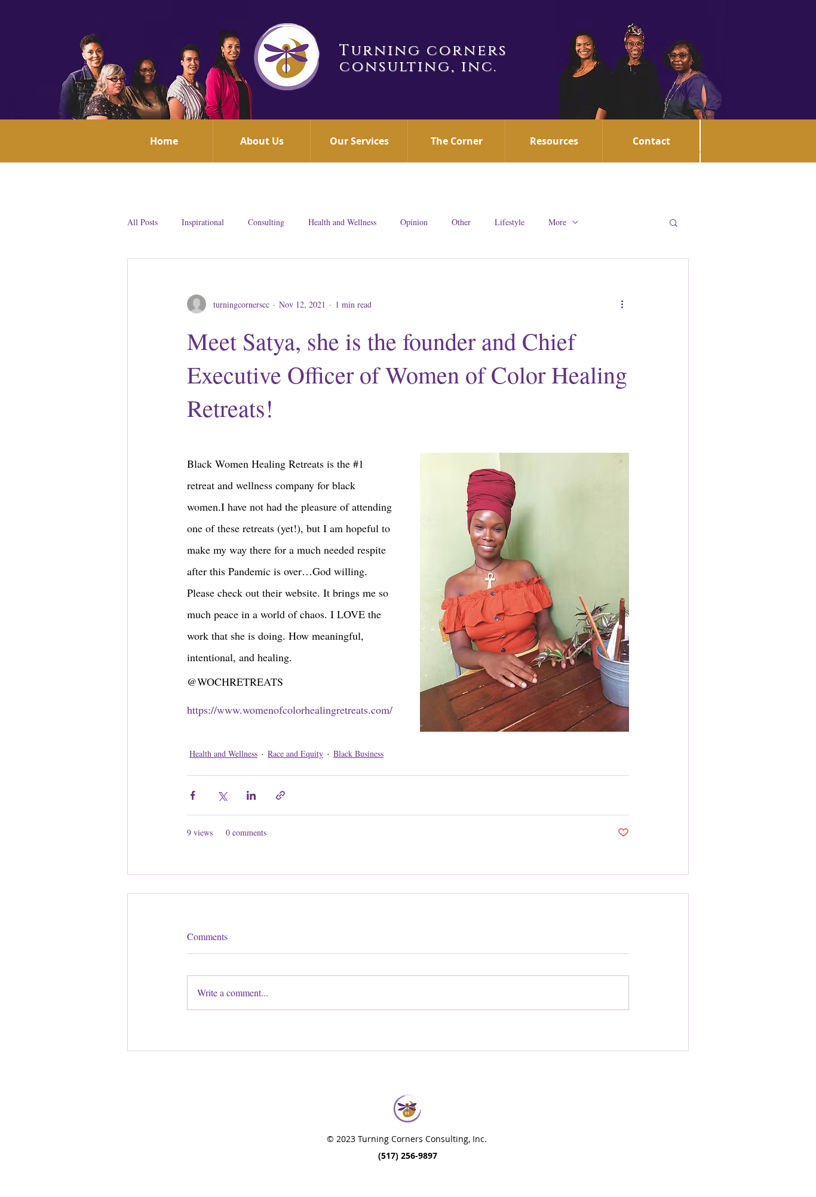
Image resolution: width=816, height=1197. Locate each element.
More (557, 222)
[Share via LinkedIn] (251, 795)
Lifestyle (509, 222)
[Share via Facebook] (192, 795)
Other (461, 222)
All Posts (142, 222)
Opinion (414, 222)
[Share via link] (280, 795)
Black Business (358, 753)
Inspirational (203, 222)
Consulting (266, 222)
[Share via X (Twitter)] (222, 795)
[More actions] (622, 304)
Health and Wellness (342, 222)
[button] (673, 222)
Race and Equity (295, 753)
